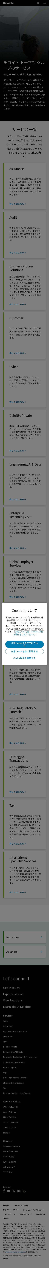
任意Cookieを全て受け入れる (24, 644)
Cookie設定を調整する (24, 658)
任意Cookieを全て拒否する (24, 651)
